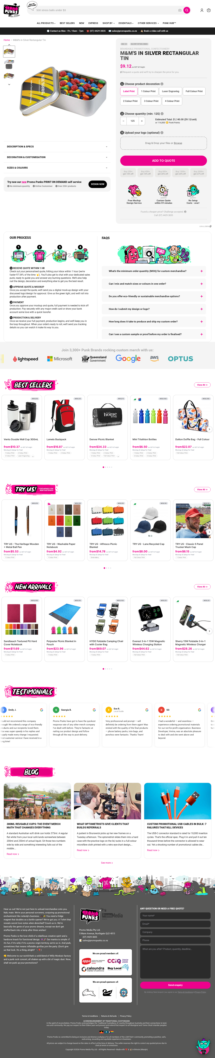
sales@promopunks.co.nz (124, 31)
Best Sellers (67, 23)
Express (93, 23)
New (81, 23)
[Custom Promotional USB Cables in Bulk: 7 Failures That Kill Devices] (177, 801)
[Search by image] (180, 10)
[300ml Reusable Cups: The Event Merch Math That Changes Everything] (37, 801)
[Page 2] (105, 467)
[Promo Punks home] (12, 10)
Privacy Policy (200, 992)
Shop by (108, 23)
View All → (202, 385)
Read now (12, 854)
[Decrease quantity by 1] (123, 121)
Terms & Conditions (185, 992)
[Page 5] (111, 467)
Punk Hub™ (169, 23)
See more (107, 862)
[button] (163, 72)
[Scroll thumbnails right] (9, 84)
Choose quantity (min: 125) (142, 113)
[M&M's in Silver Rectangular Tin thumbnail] (9, 51)
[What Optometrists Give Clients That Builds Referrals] (107, 801)
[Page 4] (109, 467)
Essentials (125, 23)
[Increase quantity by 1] (142, 121)
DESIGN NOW (97, 184)
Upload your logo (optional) (142, 132)
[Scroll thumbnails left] (9, 44)
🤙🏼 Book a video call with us (154, 31)
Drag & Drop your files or (163, 143)
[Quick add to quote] (38, 456)
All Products (45, 23)
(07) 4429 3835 (98, 31)
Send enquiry (175, 985)
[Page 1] (103, 467)
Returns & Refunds (109, 1016)
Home (7, 40)
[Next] (209, 429)
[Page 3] (107, 467)
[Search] (186, 10)
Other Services (147, 23)
